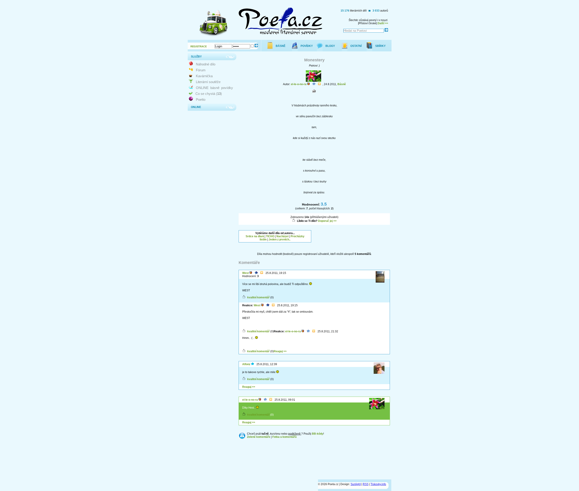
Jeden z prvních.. (279, 239)
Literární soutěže (208, 82)
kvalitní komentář (258, 297)
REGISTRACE (198, 46)
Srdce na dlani (255, 236)
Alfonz (246, 364)
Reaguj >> (280, 351)
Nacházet (282, 236)
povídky (227, 88)
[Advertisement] (353, 236)
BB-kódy (317, 433)
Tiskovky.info (378, 484)
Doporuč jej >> (327, 221)
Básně (341, 84)
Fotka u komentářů (284, 436)
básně (214, 88)
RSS (365, 484)
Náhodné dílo (205, 64)
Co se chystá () (208, 94)
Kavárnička (204, 76)
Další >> (383, 23)
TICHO (270, 236)
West (245, 273)
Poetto (200, 99)
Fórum (201, 70)
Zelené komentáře (258, 436)
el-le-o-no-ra (298, 84)
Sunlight (356, 484)
